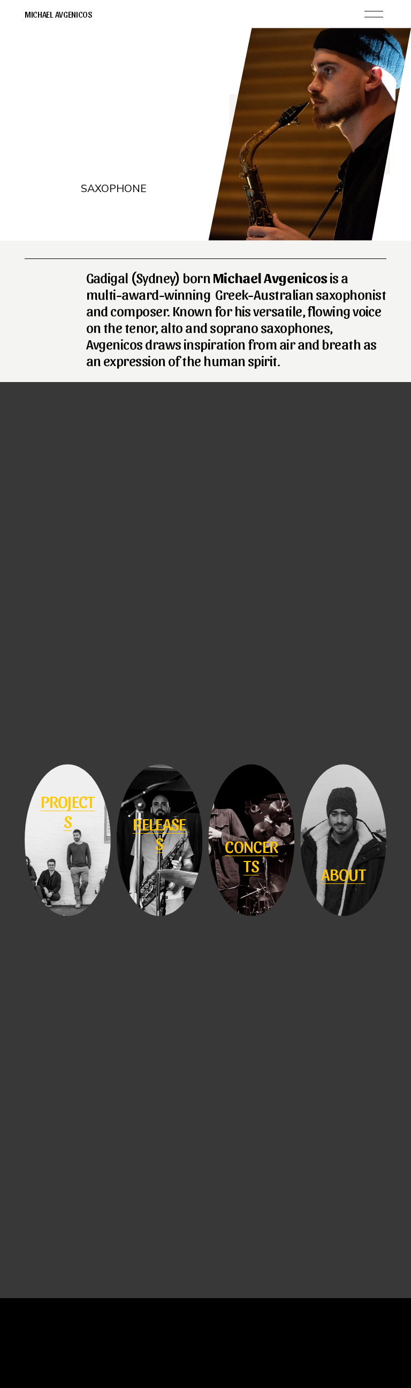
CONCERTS (251, 855)
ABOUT (343, 873)
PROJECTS (67, 810)
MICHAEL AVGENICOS (59, 14)
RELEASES (159, 833)
